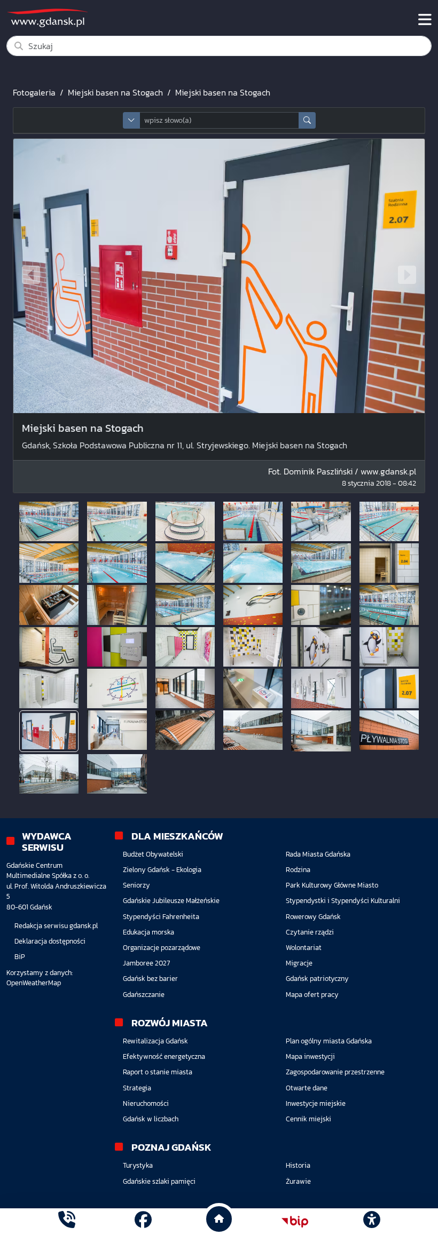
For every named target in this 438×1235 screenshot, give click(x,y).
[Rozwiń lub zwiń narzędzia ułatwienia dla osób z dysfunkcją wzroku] (371, 1221)
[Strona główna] (66, 1221)
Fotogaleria (34, 92)
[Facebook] (143, 1221)
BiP (19, 957)
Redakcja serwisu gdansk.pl (56, 926)
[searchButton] (307, 120)
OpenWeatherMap (33, 983)
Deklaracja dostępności (49, 941)
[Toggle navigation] (425, 19)
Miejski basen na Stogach (115, 92)
